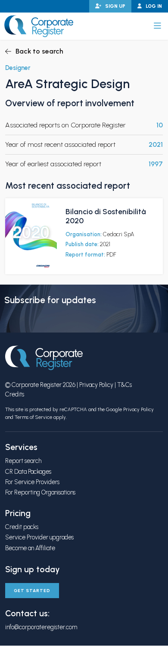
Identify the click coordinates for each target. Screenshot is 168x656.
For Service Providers (32, 482)
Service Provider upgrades (39, 537)
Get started (32, 590)
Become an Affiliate (30, 548)
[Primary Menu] (157, 26)
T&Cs (124, 385)
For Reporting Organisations (40, 492)
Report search (23, 461)
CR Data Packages (28, 471)
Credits (14, 394)
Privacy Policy (96, 385)
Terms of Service (33, 417)
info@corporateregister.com (41, 627)
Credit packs (21, 527)
